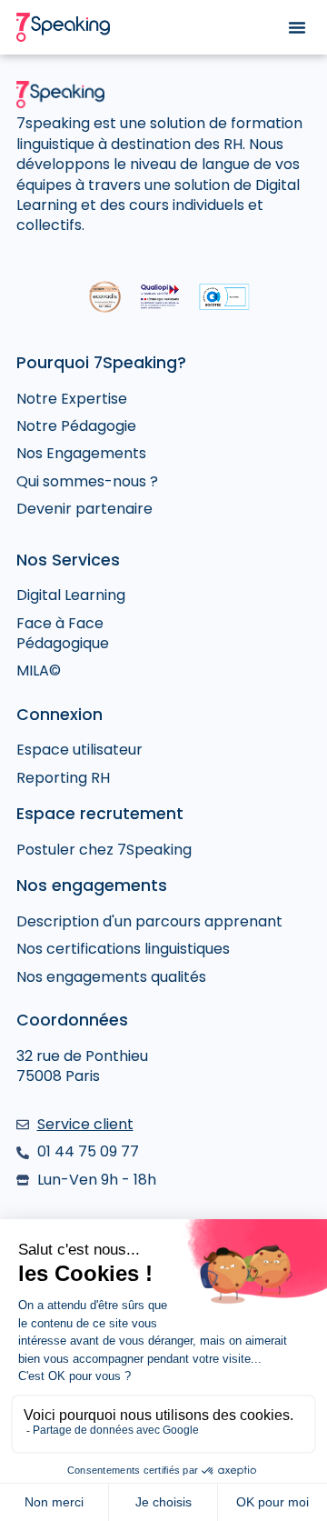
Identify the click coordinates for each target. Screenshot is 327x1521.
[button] (297, 27)
